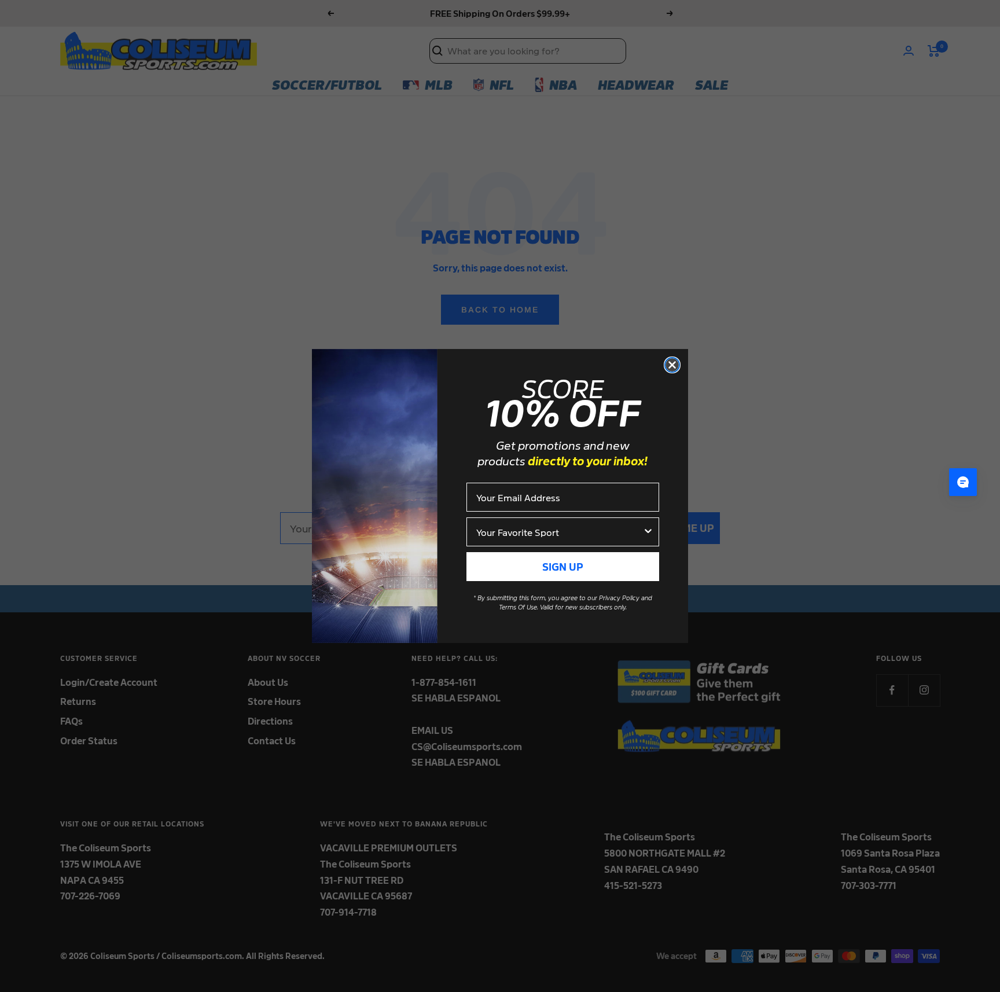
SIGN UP (562, 566)
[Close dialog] (672, 365)
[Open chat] (963, 482)
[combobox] (559, 532)
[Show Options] (648, 532)
